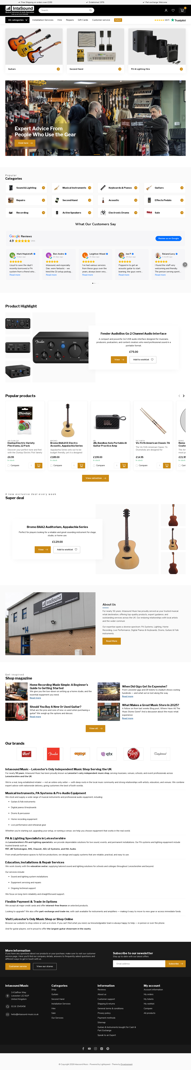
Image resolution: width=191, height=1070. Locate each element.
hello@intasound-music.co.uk (24, 1014)
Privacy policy (104, 1013)
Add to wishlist (141, 359)
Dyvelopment (126, 1064)
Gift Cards (83, 20)
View (117, 359)
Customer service (101, 20)
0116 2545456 (18, 1006)
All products (149, 1013)
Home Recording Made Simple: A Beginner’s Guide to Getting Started (59, 686)
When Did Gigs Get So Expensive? (144, 686)
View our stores (45, 966)
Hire (59, 20)
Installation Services (42, 20)
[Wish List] (173, 10)
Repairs (70, 20)
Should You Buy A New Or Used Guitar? (55, 706)
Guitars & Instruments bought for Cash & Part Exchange (117, 1029)
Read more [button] (15, 274)
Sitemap (102, 1022)
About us (102, 994)
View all (93, 728)
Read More (111, 641)
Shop (53, 989)
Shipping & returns (106, 1003)
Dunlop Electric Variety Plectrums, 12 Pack (21, 444)
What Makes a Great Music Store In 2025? (150, 705)
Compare (15, 465)
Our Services (57, 1017)
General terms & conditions (110, 1008)
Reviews (102, 989)
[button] (6, 264)
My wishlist (149, 1003)
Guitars (54, 994)
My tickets (149, 999)
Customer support (106, 999)
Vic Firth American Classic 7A (153, 443)
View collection (94, 478)
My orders (148, 994)
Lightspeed (105, 1064)
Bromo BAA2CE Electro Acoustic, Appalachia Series (66, 444)
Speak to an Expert (107, 1035)
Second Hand (57, 999)
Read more (35, 698)
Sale (53, 1013)
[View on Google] (12, 255)
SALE (118, 20)
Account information (153, 989)
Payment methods (106, 1017)
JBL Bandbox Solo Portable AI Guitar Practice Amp (110, 444)
